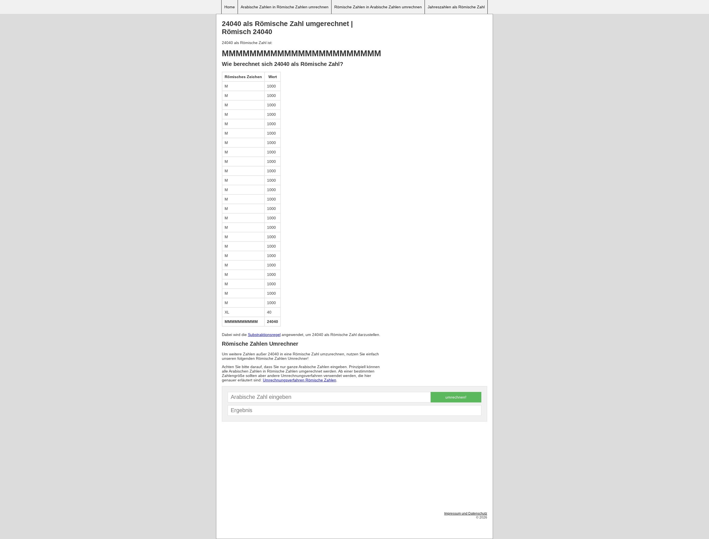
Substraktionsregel (264, 334)
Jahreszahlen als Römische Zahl (456, 7)
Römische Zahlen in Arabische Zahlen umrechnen (378, 7)
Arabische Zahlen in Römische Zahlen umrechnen (284, 7)
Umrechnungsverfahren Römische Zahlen (299, 380)
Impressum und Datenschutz (465, 513)
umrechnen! (455, 397)
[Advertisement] (435, 58)
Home (229, 7)
